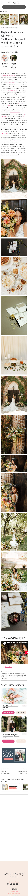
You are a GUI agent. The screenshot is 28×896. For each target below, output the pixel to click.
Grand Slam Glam (15, 112)
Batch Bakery (5, 133)
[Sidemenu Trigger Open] (2, 2)
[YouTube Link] (16, 884)
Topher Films (16, 140)
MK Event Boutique (13, 90)
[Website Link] (14, 878)
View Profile (21, 712)
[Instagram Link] (8, 884)
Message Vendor (8, 712)
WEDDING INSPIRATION (14, 893)
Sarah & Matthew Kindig (5, 772)
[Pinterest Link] (14, 884)
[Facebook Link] (11, 884)
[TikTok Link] (19, 884)
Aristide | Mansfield (11, 82)
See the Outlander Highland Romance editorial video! (14, 638)
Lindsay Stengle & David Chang (22, 772)
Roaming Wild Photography (12, 27)
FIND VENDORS (14, 7)
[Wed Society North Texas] (14, 3)
